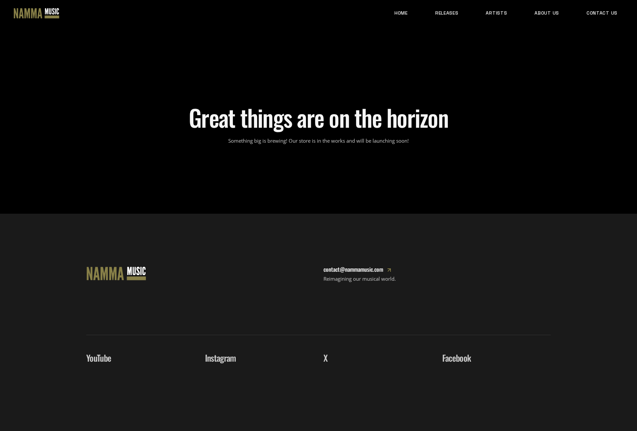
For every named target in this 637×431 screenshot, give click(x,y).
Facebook (456, 357)
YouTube (98, 357)
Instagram (220, 357)
